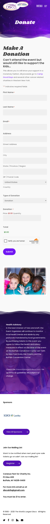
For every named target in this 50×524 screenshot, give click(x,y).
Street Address (10, 144)
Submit (9, 251)
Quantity (17, 213)
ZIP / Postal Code (11, 177)
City (5, 155)
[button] (41, 5)
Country (6, 187)
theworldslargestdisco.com (28, 369)
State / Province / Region (14, 166)
